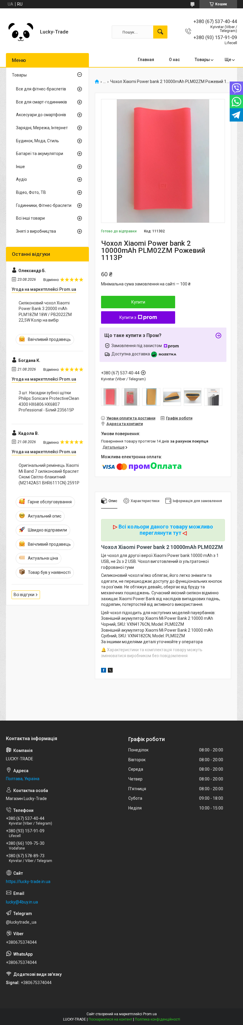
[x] (110, 671)
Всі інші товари (30, 218)
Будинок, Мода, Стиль (37, 140)
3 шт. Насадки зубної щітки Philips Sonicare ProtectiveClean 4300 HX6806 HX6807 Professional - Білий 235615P (49, 401)
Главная (146, 59)
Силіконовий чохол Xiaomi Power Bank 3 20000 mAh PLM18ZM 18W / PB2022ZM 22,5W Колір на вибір (45, 312)
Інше (20, 166)
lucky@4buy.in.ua (22, 902)
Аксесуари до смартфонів (41, 114)
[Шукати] (160, 32)
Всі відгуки (24, 594)
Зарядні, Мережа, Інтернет (42, 127)
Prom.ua (150, 1014)
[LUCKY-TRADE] (21, 32)
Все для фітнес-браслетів (41, 89)
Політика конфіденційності (157, 1019)
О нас (174, 59)
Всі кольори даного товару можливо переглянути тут (166, 529)
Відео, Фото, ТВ (31, 192)
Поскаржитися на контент (110, 1019)
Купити (138, 302)
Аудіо (21, 179)
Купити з (127, 317)
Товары (202, 59)
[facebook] (103, 671)
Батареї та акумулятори (39, 153)
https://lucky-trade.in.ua (28, 881)
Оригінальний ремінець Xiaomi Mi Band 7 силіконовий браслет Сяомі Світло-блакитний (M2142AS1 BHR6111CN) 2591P (49, 474)
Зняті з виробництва (36, 231)
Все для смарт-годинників (41, 102)
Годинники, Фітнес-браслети (43, 205)
